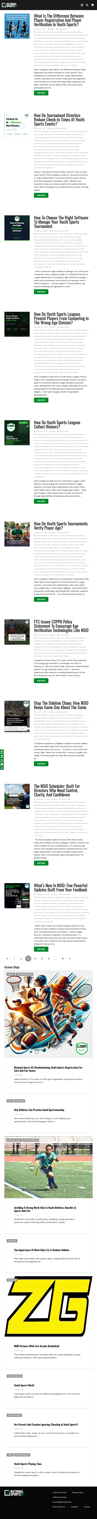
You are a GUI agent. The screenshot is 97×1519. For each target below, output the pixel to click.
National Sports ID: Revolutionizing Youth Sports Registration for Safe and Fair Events (48, 1069)
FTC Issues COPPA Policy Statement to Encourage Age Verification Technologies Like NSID (61, 625)
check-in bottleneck (44, 131)
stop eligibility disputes (49, 727)
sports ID (37, 653)
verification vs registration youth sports (54, 53)
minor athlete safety (47, 443)
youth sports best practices (75, 366)
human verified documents (72, 718)
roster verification (55, 348)
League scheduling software (66, 808)
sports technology (48, 653)
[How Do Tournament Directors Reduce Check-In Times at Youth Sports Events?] (17, 114)
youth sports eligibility (64, 159)
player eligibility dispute (76, 721)
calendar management (42, 900)
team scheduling (78, 915)
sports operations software (58, 820)
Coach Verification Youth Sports (64, 131)
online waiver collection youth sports (54, 545)
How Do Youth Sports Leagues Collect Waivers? (57, 424)
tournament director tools (53, 243)
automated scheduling (79, 897)
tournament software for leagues (54, 246)
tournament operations (43, 149)
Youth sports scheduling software (57, 261)
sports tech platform (49, 823)
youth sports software (68, 832)
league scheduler (48, 808)
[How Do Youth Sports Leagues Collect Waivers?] (17, 421)
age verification (42, 638)
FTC (44, 647)
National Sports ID (80, 35)
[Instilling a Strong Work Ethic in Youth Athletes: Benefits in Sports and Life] (48, 1137)
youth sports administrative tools (68, 560)
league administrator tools (50, 137)
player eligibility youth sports (49, 38)
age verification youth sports (65, 32)
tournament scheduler (50, 829)
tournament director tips (70, 146)
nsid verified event (60, 721)
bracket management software (48, 802)
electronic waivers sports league (46, 542)
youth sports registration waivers (52, 572)
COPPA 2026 (73, 641)
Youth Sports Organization (55, 162)
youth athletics (59, 918)
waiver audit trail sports (76, 554)
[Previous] (7, 958)
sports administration (80, 909)
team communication (64, 915)
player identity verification (70, 38)
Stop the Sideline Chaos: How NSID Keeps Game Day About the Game (61, 705)
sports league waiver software (56, 551)
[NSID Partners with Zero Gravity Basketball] (48, 1277)
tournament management (64, 357)
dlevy (52, 29)
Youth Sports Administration (50, 249)
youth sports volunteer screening (56, 474)
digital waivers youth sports (56, 539)
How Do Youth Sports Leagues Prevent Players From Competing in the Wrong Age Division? (61, 318)
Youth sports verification (68, 65)
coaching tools (57, 900)
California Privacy (60, 1497)
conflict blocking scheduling (70, 802)
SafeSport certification (42, 446)
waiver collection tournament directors (48, 557)
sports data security (51, 44)
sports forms (39, 912)
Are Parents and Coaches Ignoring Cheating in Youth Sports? (46, 1424)
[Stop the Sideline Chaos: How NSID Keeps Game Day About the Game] (17, 702)
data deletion (48, 644)
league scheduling (48, 906)
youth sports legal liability (43, 465)
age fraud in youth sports (64, 330)
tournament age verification (76, 354)
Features (74, 1507)
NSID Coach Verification (79, 443)
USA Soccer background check (59, 449)
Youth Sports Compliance (60, 56)
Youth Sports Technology (49, 65)
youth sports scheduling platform (46, 832)
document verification (61, 336)
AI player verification (65, 715)
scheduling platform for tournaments (74, 814)
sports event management (44, 351)
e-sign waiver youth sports (78, 539)
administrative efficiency (46, 897)
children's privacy (40, 641)
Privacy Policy (77, 1492)
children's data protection (75, 638)
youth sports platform (74, 162)
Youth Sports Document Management (63, 252)
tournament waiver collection (56, 554)
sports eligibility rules (68, 44)
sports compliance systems (73, 348)
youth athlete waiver (47, 560)
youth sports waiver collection (77, 572)
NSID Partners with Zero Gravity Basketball (36, 1346)
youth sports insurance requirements (71, 461)
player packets (51, 909)
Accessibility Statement (62, 1502)
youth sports (48, 656)
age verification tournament (47, 715)
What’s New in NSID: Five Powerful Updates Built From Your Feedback (60, 887)
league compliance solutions (45, 342)
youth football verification (60, 363)
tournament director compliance (46, 50)
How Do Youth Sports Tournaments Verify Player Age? (61, 525)
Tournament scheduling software (72, 829)
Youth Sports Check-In (51, 156)
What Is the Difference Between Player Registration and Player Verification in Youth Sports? (59, 19)
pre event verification (61, 140)
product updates (64, 909)
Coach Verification (54, 641)
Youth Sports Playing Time (28, 1464)
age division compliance (46, 330)
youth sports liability (70, 59)
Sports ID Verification (63, 351)
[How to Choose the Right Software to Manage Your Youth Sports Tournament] (17, 217)
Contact (87, 1507)
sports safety (69, 912)
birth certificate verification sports (74, 333)
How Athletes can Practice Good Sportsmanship (39, 1110)
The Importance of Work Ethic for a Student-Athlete (41, 1250)
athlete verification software (50, 333)
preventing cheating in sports (65, 41)
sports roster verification (75, 47)
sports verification (48, 915)
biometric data (54, 638)
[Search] (87, 5)
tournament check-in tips (50, 146)
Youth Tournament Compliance (62, 575)
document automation (49, 903)
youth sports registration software (54, 258)
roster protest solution (42, 724)
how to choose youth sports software (61, 237)
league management (71, 647)
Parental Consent (52, 650)
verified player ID (75, 730)
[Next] (69, 958)
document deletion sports (51, 718)
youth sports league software (61, 255)
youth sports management (76, 918)
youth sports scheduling (64, 165)
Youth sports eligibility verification (73, 733)
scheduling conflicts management (46, 814)
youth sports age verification (53, 366)
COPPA (65, 641)
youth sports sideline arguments (70, 736)
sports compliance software (54, 143)
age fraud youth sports (45, 32)
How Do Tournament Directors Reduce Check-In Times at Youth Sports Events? (59, 119)
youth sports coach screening (65, 455)
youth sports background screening (62, 452)
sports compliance (81, 650)
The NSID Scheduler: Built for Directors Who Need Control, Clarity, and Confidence (57, 790)
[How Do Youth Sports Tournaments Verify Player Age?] (17, 523)
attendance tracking (63, 897)
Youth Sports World (24, 1385)
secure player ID (72, 724)
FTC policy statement (54, 647)
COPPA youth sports (66, 536)
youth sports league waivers (58, 569)
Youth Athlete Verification (64, 152)
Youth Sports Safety (50, 372)
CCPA (62, 638)
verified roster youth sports (63, 149)
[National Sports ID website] (9, 5)
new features (61, 906)
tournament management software (52, 826)
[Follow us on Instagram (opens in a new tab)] (2, 768)
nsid (35, 38)
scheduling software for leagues (46, 817)
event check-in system (52, 134)
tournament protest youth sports (55, 730)
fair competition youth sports (55, 339)
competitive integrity (71, 900)
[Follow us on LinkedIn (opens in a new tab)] (2, 759)
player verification (66, 650)
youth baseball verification (67, 360)
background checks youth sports (73, 434)
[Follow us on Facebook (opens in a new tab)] (2, 751)
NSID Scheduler (49, 811)
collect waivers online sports (47, 536)
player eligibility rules (51, 345)
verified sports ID (49, 360)
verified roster (75, 53)
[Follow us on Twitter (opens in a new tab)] (2, 755)
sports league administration (54, 47)
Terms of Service (59, 1492)
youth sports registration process (62, 62)
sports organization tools (54, 912)
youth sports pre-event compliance (66, 468)
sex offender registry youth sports (64, 446)
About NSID (63, 29)
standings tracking (64, 823)
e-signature (62, 903)
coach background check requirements (48, 437)
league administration (75, 339)
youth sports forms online (60, 566)
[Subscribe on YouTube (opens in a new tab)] (2, 764)
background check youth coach (48, 434)
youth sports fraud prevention (45, 736)
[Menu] (82, 5)
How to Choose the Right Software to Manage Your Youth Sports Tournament (61, 221)
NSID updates (72, 906)
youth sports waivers (42, 575)
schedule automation (80, 811)
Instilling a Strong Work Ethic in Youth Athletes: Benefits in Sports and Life (45, 1209)
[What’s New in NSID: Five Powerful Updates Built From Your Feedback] (17, 884)
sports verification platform (55, 354)
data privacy (72, 644)
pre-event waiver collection (50, 548)
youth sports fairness (54, 59)
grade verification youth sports (61, 35)
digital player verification (43, 336)
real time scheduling (63, 811)
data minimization (61, 644)
